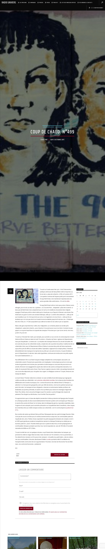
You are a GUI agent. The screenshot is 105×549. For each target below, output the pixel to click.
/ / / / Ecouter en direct (97, 8)
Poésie (48, 3)
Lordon (48, 464)
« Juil (77, 340)
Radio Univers (9, 3)
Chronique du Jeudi (48, 138)
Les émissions (23, 3)
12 (83, 329)
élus (67, 405)
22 (92, 331)
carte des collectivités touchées (46, 405)
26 (83, 334)
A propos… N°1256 (87, 354)
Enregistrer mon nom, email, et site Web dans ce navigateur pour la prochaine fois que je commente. (46, 528)
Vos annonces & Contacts (85, 3)
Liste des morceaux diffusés (69, 3)
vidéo (67, 326)
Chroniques (33, 3)
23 (95, 331)
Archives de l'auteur (59, 480)
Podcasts (55, 3)
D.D (49, 151)
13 (86, 329)
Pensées (41, 3)
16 (95, 329)
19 (83, 331)
